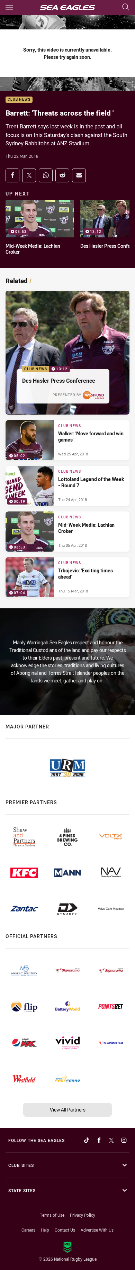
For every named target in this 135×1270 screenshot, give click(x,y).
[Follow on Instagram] (124, 1140)
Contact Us (65, 1230)
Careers (28, 1230)
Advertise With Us (97, 1230)
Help (45, 1230)
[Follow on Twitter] (111, 1140)
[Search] (125, 7)
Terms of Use (52, 1215)
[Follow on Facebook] (99, 1140)
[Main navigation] (9, 7)
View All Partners (68, 1109)
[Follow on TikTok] (86, 1140)
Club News (19, 100)
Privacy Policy (82, 1215)
